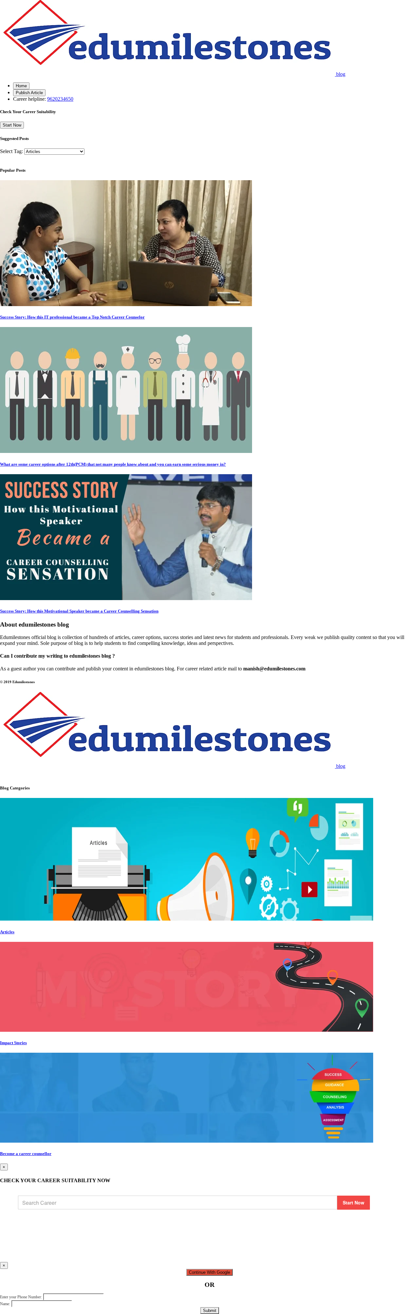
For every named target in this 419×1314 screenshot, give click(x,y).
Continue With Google (209, 1272)
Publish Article (29, 92)
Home (21, 85)
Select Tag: (11, 151)
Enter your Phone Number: (21, 1297)
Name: (5, 1304)
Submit (209, 1310)
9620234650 (60, 99)
